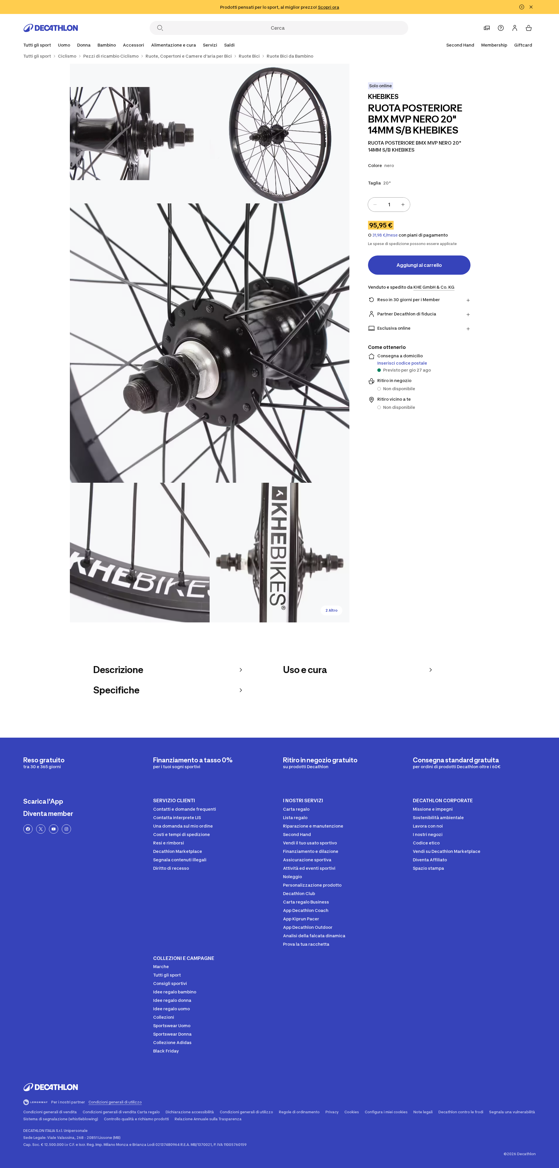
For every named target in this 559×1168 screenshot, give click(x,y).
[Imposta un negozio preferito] (487, 28)
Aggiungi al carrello (419, 265)
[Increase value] (403, 205)
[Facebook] (28, 829)
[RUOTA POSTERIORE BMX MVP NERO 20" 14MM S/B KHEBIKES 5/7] (279, 552)
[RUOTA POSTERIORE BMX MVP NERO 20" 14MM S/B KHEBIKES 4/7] (140, 552)
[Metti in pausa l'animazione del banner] (521, 7)
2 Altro (331, 610)
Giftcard (523, 44)
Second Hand (460, 44)
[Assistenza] (501, 28)
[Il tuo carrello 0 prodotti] (529, 28)
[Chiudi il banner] (531, 7)
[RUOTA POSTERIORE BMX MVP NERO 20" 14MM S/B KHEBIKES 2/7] (140, 133)
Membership (494, 44)
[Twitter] (40, 829)
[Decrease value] (375, 205)
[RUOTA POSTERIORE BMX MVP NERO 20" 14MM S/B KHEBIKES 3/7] (209, 343)
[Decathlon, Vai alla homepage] (50, 28)
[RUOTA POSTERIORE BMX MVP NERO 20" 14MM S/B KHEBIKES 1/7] (279, 133)
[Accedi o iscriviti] (515, 28)
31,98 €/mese (385, 235)
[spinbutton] (389, 204)
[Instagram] (66, 829)
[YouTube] (53, 829)
